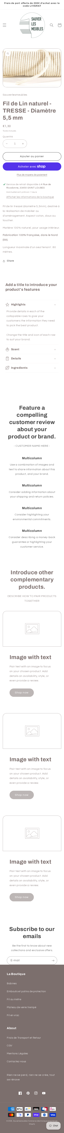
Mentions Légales (17, 1053)
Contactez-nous (16, 1061)
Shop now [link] (21, 692)
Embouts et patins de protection (26, 991)
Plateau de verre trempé (21, 1007)
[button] (4, 25)
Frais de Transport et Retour (24, 1038)
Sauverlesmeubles (20, 1121)
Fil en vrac (13, 1015)
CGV (9, 1045)
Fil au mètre (14, 999)
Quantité (8, 137)
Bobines (12, 983)
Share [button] (10, 261)
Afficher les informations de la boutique (30, 197)
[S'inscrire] (53, 960)
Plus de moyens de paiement (32, 175)
